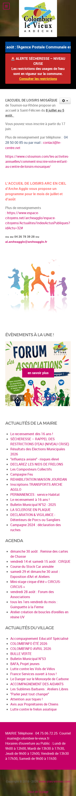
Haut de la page (38, 792)
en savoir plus (38, 373)
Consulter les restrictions (38, 78)
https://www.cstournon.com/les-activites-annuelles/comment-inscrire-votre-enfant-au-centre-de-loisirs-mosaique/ (37, 161)
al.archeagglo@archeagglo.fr (26, 241)
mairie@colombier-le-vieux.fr (28, 738)
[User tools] (65, 101)
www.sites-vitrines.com (54, 781)
